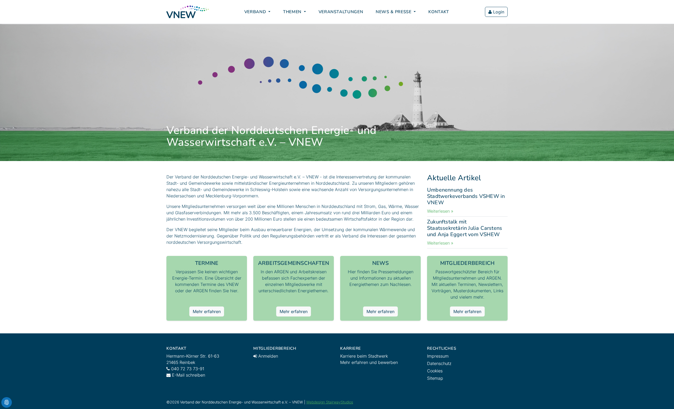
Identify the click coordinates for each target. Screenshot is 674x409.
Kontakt (438, 12)
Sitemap (435, 378)
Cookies (435, 370)
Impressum (438, 356)
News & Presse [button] (394, 12)
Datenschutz (439, 363)
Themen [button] (293, 12)
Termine (206, 263)
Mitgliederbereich (467, 263)
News (380, 263)
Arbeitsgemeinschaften (293, 263)
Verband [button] (255, 12)
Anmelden (267, 356)
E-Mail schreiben (188, 375)
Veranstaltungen (341, 12)
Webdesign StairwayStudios (329, 402)
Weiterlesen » (440, 211)
